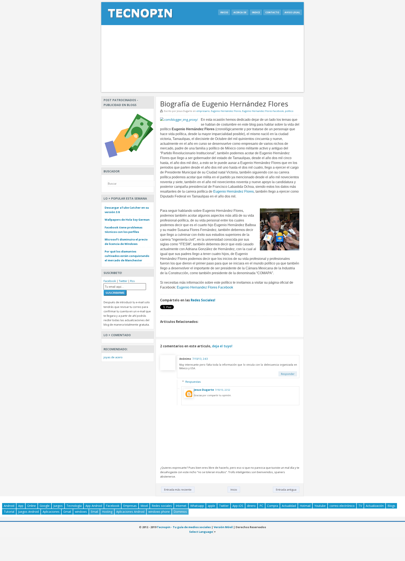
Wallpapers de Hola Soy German (127, 219)
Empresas (130, 506)
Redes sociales (162, 506)
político (289, 111)
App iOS (237, 506)
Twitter (123, 281)
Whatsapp (197, 506)
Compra (272, 506)
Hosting (107, 512)
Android (9, 506)
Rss (132, 281)
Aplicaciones (51, 512)
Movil (144, 506)
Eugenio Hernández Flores (226, 111)
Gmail (67, 512)
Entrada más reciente (178, 489)
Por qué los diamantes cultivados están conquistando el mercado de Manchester (127, 256)
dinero (251, 506)
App (20, 506)
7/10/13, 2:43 (200, 358)
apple (211, 506)
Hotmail (305, 506)
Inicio (224, 12)
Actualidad (289, 506)
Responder (287, 374)
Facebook (110, 281)
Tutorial (9, 512)
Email (94, 512)
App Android (93, 506)
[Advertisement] (202, 58)
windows (81, 512)
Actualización (375, 506)
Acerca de (240, 12)
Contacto (272, 12)
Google (45, 506)
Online (31, 506)
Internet (181, 506)
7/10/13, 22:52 (222, 389)
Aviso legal (292, 12)
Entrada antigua (286, 489)
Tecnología (74, 506)
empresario (203, 111)
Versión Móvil (223, 527)
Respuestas (193, 382)
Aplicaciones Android (130, 512)
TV (360, 506)
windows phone (159, 512)
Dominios (180, 512)
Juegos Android (28, 512)
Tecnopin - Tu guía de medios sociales (184, 527)
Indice (256, 12)
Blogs (391, 506)
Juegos (58, 506)
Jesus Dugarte (204, 390)
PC (261, 506)
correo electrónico (342, 506)
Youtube (320, 506)
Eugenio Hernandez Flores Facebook (263, 111)
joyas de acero (113, 357)
